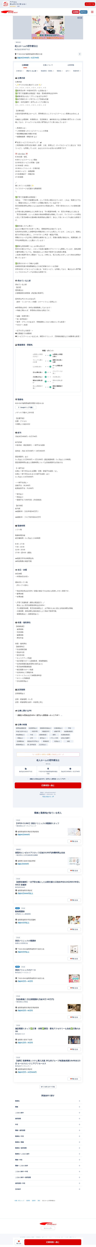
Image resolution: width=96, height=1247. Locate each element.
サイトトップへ (48, 1228)
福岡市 (34, 1200)
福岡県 (28, 1200)
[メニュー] (92, 12)
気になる (75, 841)
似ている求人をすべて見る (48, 1086)
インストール (90, 4)
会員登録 (76, 12)
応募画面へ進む (48, 785)
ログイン (84, 12)
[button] (49, 4)
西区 (39, 1200)
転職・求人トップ (19, 1200)
